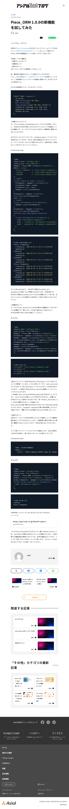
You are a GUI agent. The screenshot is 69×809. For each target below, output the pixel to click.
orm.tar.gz (15, 515)
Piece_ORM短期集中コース (20, 77)
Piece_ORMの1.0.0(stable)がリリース (25, 51)
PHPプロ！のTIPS (38, 77)
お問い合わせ (8, 784)
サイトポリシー (7, 790)
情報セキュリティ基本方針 (11, 794)
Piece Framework (23, 48)
